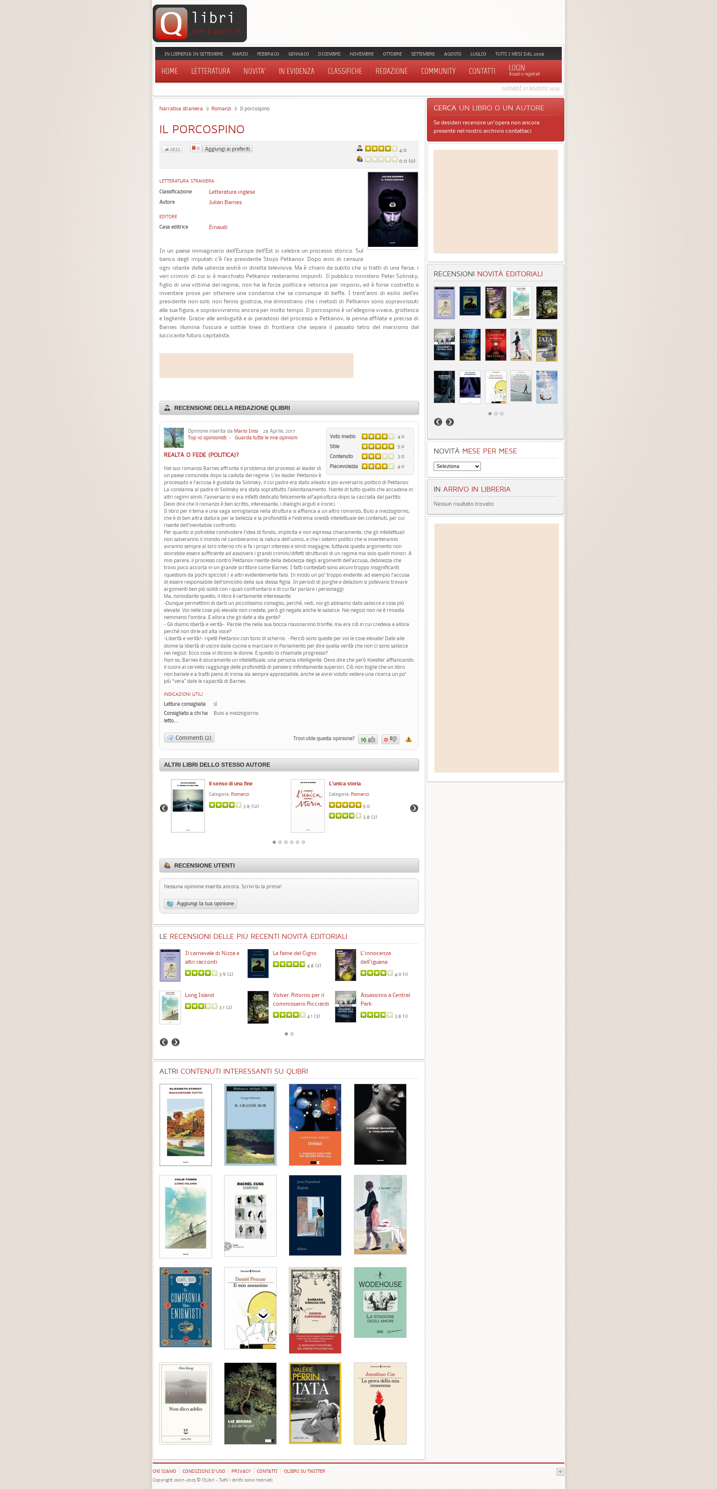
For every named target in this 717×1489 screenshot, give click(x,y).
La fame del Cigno (295, 953)
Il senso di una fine (231, 784)
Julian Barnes (225, 202)
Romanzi (221, 108)
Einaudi (218, 227)
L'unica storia (345, 784)
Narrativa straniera (181, 108)
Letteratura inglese (232, 191)
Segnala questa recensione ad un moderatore (408, 739)
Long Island (199, 995)
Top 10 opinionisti (207, 437)
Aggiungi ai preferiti (227, 148)
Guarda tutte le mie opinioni (266, 437)
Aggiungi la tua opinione (205, 904)
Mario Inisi (246, 430)
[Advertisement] (256, 365)
